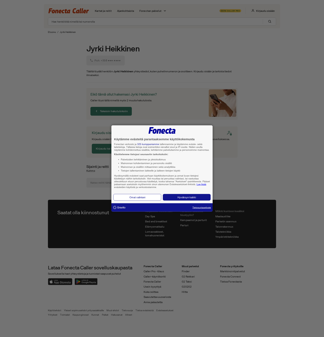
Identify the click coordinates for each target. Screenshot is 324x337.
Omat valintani (137, 197)
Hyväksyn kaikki (187, 197)
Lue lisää (201, 184)
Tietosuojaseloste (201, 207)
